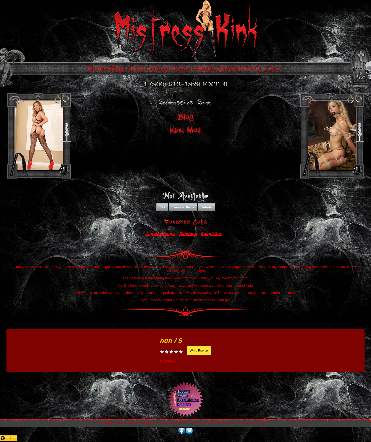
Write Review (199, 350)
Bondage (188, 233)
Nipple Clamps (160, 233)
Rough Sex (211, 233)
